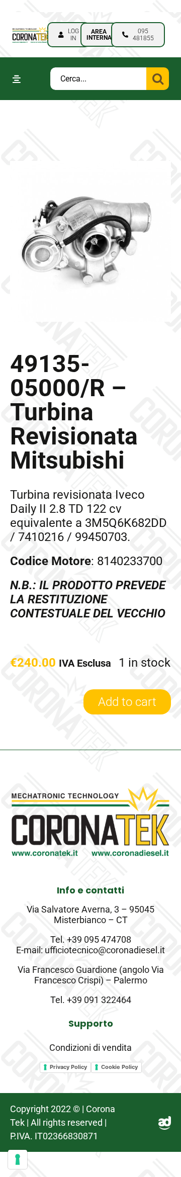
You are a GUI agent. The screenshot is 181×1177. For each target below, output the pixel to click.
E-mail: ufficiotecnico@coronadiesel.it (90, 950)
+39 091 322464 (99, 999)
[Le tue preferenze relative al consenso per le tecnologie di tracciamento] (17, 1159)
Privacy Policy (68, 1066)
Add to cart (127, 702)
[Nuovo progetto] (30, 29)
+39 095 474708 (99, 939)
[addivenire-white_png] (164, 1122)
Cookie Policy (119, 1066)
